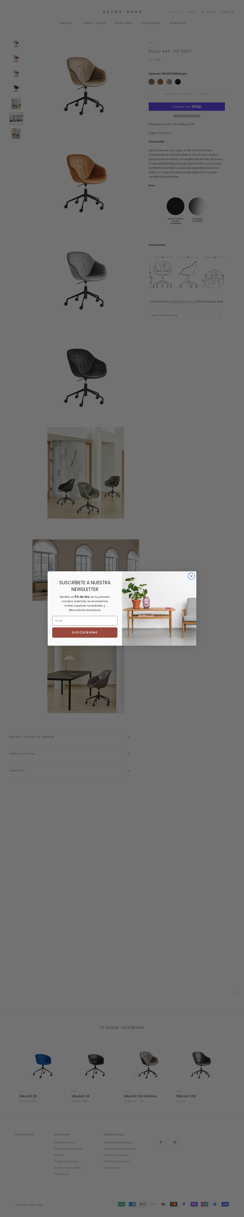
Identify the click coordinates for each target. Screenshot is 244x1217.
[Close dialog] (191, 576)
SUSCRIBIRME (85, 632)
